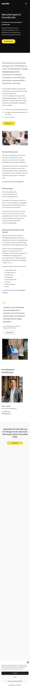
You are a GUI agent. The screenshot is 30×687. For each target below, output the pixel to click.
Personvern (18, 684)
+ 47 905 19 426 (6, 411)
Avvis (15, 677)
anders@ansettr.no (6, 413)
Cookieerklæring (12, 684)
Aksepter (15, 673)
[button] (28, 662)
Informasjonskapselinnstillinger (15, 681)
